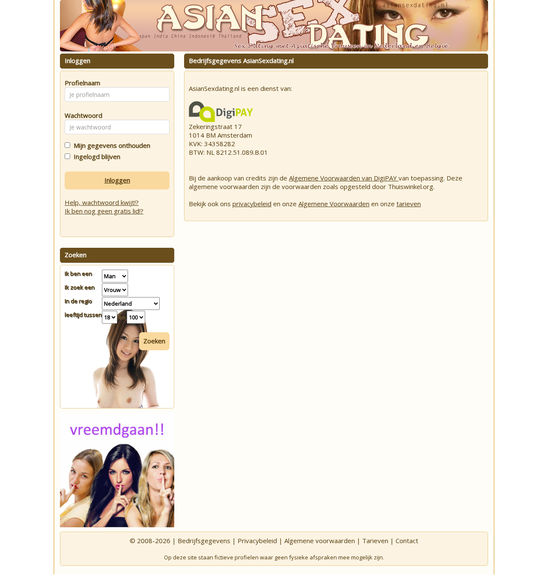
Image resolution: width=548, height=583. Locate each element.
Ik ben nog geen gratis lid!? (104, 211)
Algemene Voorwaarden (333, 203)
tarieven (408, 203)
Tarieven (375, 540)
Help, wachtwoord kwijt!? (102, 202)
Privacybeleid (257, 540)
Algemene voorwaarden (319, 540)
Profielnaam (81, 82)
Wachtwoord (81, 115)
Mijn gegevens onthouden (110, 145)
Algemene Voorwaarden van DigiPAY (344, 178)
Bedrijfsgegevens (204, 540)
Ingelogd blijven (95, 156)
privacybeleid (251, 203)
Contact (407, 540)
